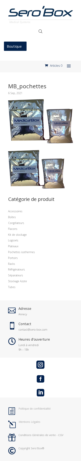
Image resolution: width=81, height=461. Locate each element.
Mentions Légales (29, 422)
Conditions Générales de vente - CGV (40, 435)
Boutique (14, 46)
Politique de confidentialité (34, 408)
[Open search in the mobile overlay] (40, 31)
